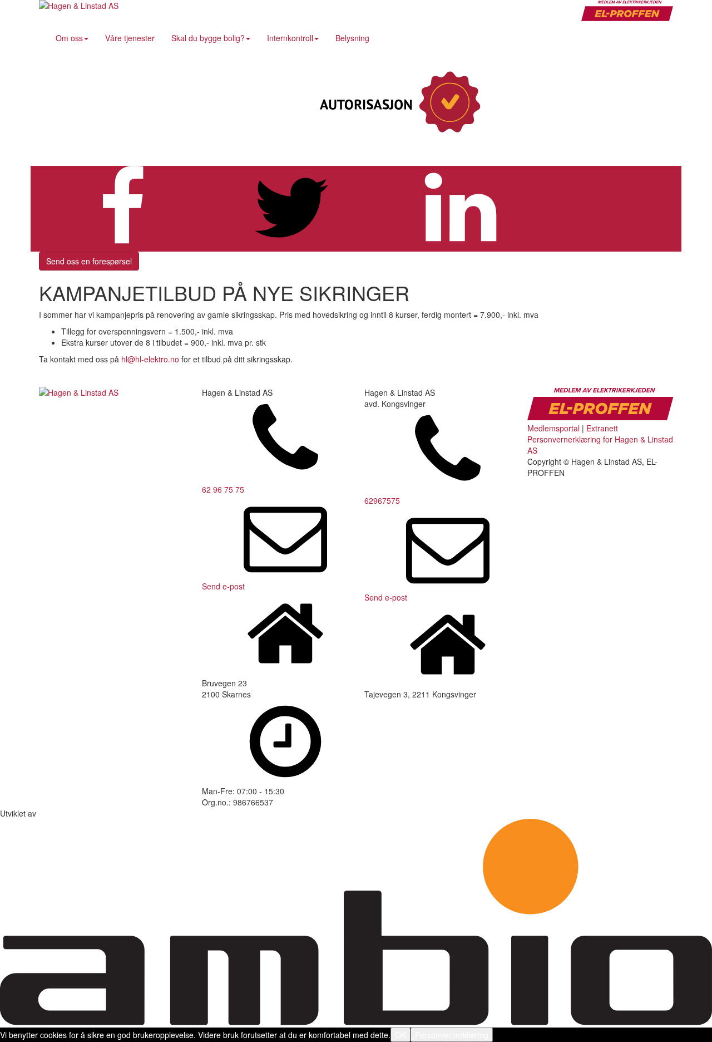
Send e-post (223, 586)
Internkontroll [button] (290, 37)
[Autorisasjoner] (398, 103)
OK (400, 1034)
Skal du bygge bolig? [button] (208, 37)
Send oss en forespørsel (89, 261)
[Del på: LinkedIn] (460, 246)
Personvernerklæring (451, 1034)
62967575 (382, 500)
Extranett (602, 428)
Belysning (352, 37)
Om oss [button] (69, 37)
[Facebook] (581, 103)
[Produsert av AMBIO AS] (356, 1022)
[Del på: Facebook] (122, 246)
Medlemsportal (553, 428)
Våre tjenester (130, 37)
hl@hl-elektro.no (150, 359)
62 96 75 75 (223, 489)
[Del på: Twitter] (291, 246)
